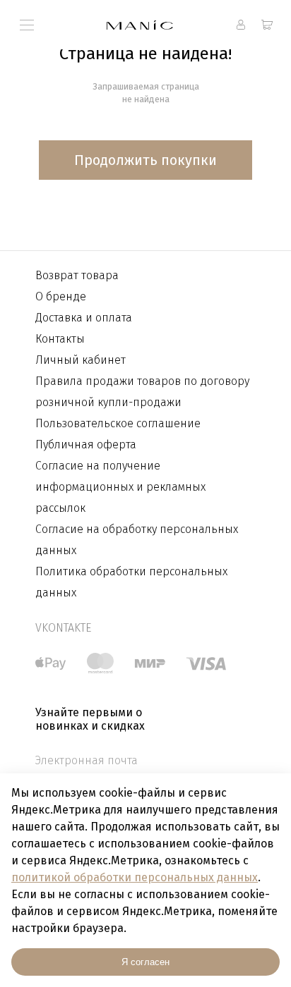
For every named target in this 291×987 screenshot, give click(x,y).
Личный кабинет (80, 360)
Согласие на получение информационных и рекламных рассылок (120, 487)
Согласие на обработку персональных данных (136, 539)
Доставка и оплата (83, 317)
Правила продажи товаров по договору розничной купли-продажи (142, 391)
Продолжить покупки (145, 160)
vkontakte (63, 627)
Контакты (60, 338)
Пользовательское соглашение (118, 423)
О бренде (60, 296)
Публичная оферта (85, 444)
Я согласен (145, 962)
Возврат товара (77, 275)
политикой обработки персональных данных (134, 877)
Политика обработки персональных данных (131, 582)
